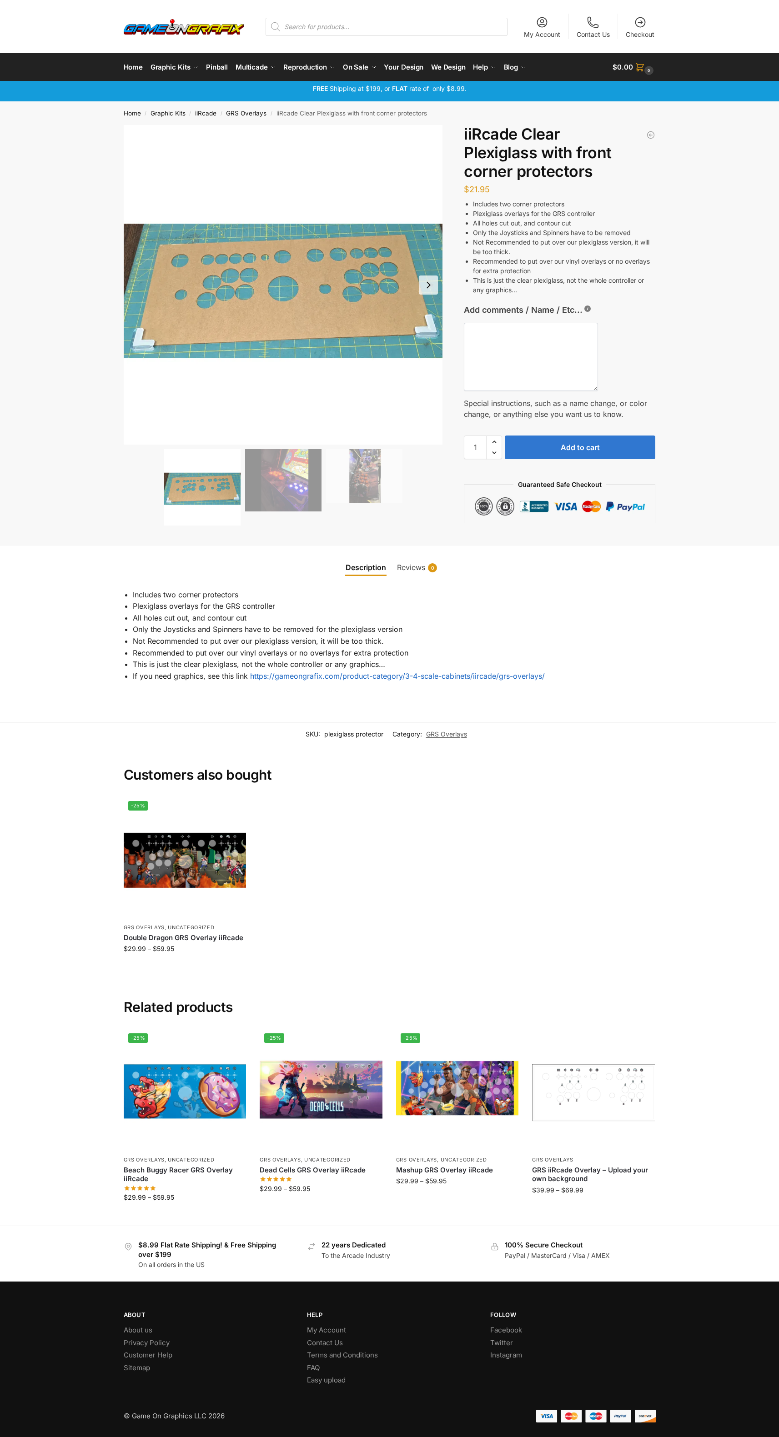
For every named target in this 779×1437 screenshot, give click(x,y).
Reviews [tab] (415, 567)
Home (132, 113)
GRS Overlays (246, 113)
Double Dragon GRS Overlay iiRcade (183, 937)
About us (139, 1330)
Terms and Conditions (342, 1355)
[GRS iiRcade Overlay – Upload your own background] (593, 1090)
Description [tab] (366, 567)
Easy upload (326, 1380)
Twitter (501, 1342)
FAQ (313, 1367)
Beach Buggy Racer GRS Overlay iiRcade (178, 1174)
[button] (634, 67)
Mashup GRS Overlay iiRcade (444, 1170)
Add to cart (580, 447)
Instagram (506, 1355)
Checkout (640, 34)
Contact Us (593, 34)
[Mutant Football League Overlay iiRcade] (650, 135)
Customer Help (148, 1355)
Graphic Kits (168, 113)
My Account (542, 34)
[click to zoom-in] (283, 285)
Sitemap (137, 1367)
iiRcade (205, 113)
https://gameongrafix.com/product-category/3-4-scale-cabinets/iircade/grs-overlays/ (397, 676)
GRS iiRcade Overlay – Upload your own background (590, 1174)
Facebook (506, 1330)
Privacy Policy (147, 1342)
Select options (184, 967)
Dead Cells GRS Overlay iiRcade (313, 1170)
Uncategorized (191, 927)
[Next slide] (428, 285)
